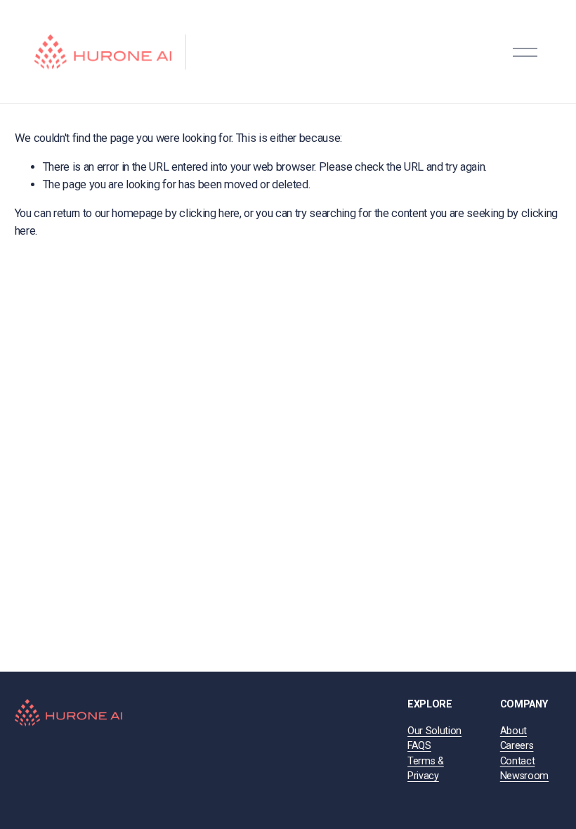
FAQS (419, 746)
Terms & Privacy (425, 769)
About (513, 731)
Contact (517, 761)
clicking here (209, 213)
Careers (517, 746)
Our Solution (434, 731)
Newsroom (524, 776)
